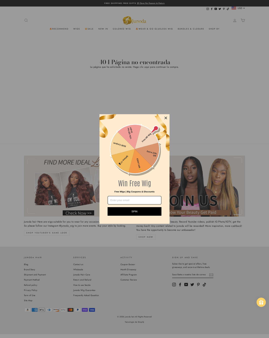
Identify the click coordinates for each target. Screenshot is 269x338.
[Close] (166, 118)
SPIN (134, 211)
